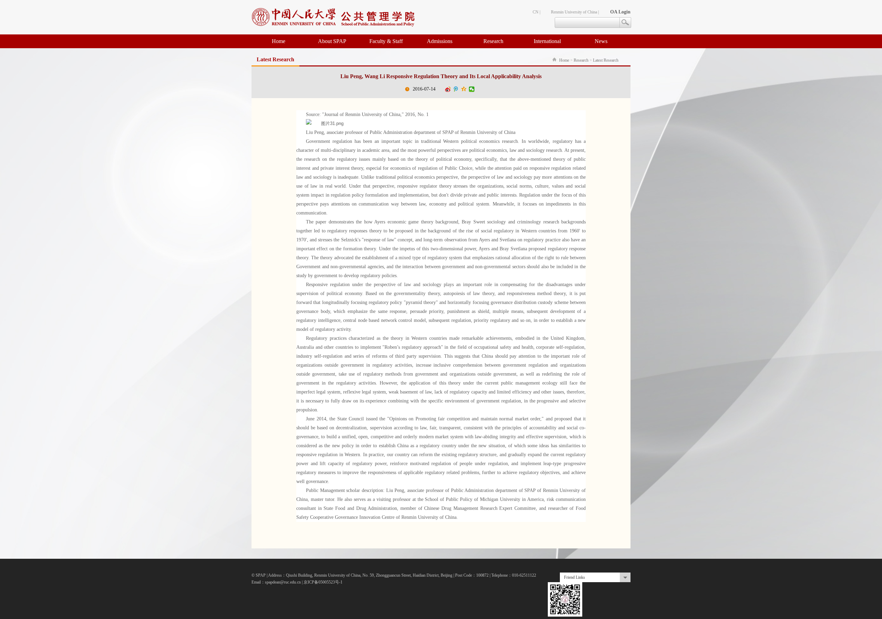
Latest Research (605, 60)
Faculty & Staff (386, 41)
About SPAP (332, 41)
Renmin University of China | (575, 12)
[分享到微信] (472, 89)
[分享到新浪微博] (448, 89)
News (601, 41)
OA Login (620, 11)
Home (278, 41)
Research (493, 41)
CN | (536, 12)
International (547, 41)
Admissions (439, 41)
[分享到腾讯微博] (456, 89)
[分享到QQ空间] (464, 89)
